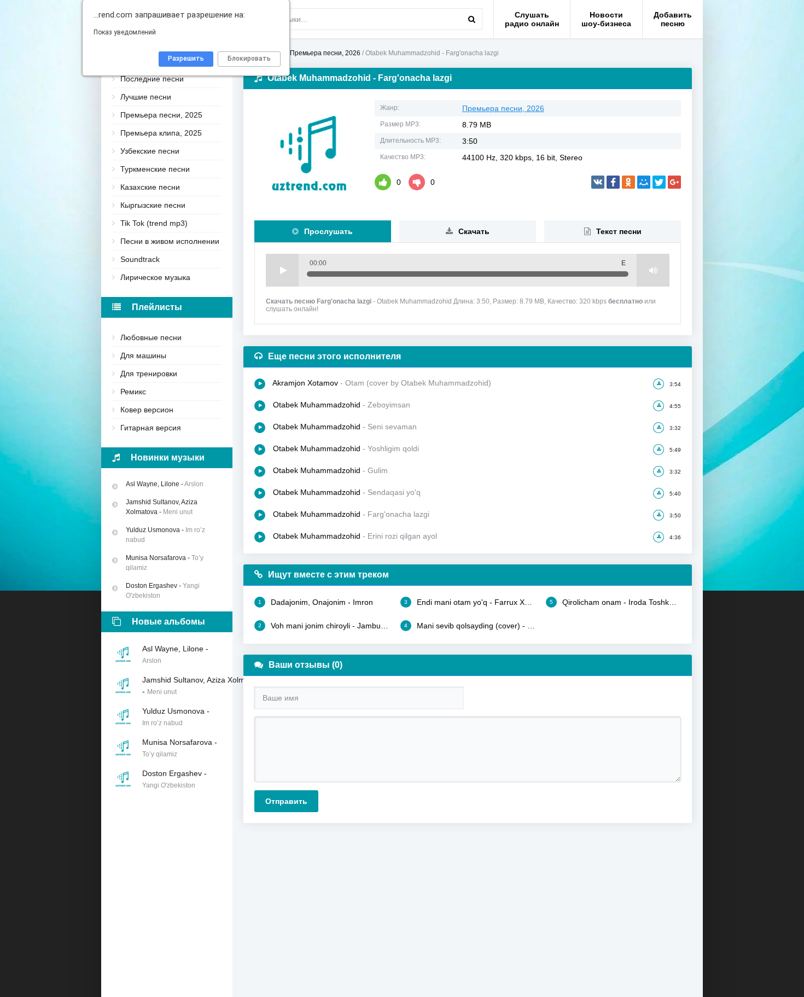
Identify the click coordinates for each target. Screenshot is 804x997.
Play (282, 270)
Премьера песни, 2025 (161, 114)
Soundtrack (140, 259)
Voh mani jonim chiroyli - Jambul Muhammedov (323, 625)
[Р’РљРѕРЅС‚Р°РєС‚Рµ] (597, 182)
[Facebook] (613, 182)
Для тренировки (148, 373)
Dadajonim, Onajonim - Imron (315, 602)
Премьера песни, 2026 (503, 108)
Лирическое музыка (155, 277)
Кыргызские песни (152, 205)
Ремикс (133, 391)
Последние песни (152, 78)
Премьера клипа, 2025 (161, 133)
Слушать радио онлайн (532, 19)
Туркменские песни (155, 169)
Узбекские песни (149, 151)
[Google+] (674, 182)
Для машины (143, 355)
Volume (653, 270)
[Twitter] (659, 182)
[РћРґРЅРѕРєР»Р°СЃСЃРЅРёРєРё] (628, 182)
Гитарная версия (150, 427)
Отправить (286, 801)
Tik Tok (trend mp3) (154, 223)
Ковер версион (146, 409)
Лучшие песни (145, 96)
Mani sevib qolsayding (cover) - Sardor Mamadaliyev (469, 625)
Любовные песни (151, 337)
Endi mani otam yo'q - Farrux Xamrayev (469, 602)
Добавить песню (673, 19)
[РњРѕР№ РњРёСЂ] (643, 182)
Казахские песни (150, 187)
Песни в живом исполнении (169, 241)
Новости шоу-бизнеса (606, 19)
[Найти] (471, 19)
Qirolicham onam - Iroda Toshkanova (615, 602)
